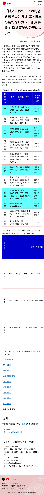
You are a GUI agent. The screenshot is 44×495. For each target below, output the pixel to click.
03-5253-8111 (10, 488)
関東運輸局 (7, 370)
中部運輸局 (7, 381)
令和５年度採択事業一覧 (13, 432)
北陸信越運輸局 (9, 376)
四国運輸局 (7, 398)
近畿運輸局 (7, 387)
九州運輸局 (7, 403)
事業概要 (7, 429)
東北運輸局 (7, 365)
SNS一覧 (13, 479)
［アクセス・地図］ (12, 483)
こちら (24, 424)
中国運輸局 (7, 392)
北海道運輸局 (8, 359)
